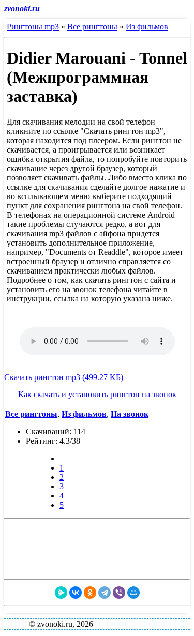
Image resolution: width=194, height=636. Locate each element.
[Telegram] (104, 592)
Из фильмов (147, 26)
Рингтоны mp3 (33, 26)
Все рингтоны (92, 26)
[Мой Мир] (133, 592)
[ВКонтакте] (75, 592)
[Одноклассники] (90, 592)
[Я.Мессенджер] (61, 592)
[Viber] (119, 592)
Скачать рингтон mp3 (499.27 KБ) (63, 377)
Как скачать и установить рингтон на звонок (97, 394)
